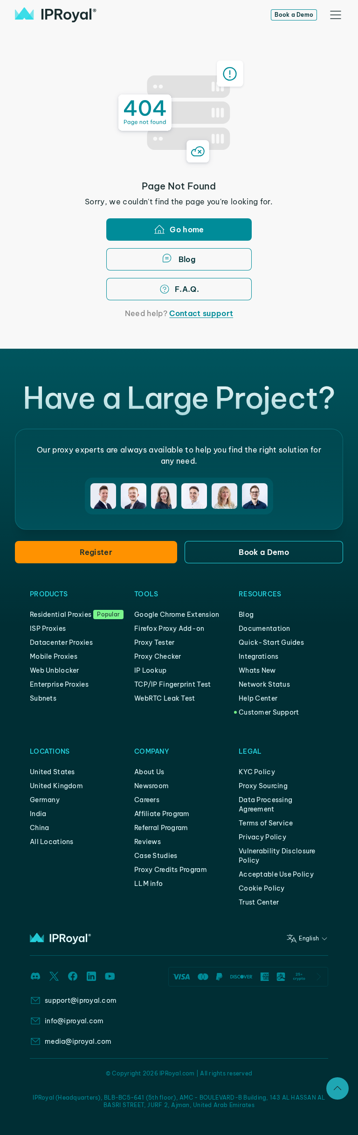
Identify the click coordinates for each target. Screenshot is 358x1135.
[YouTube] (110, 976)
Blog (246, 614)
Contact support (201, 313)
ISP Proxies (48, 628)
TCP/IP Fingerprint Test (172, 684)
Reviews (147, 842)
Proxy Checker (157, 656)
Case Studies (155, 855)
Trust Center (259, 902)
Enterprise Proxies (59, 684)
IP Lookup (150, 670)
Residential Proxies (60, 614)
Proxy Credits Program (170, 869)
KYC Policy (257, 772)
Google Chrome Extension (176, 614)
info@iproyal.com (74, 1021)
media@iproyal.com (78, 1041)
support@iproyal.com (81, 1000)
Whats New (257, 670)
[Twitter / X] (54, 976)
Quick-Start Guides (271, 642)
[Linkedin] (91, 976)
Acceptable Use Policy (276, 874)
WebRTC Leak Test (164, 698)
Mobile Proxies (53, 656)
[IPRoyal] (55, 14)
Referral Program (161, 828)
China (39, 828)
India (38, 814)
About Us (149, 772)
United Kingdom (56, 786)
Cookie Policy (262, 888)
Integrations (258, 656)
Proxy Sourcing (263, 786)
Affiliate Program (162, 814)
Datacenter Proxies (61, 642)
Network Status (264, 684)
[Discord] (35, 976)
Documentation (264, 628)
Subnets (43, 698)
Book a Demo (294, 14)
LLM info (148, 883)
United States (52, 772)
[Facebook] (72, 976)
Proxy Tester (154, 642)
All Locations (52, 842)
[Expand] (337, 1088)
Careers (146, 800)
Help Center (258, 698)
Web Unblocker (54, 670)
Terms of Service (266, 823)
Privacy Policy (262, 837)
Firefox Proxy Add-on (169, 628)
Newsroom (151, 786)
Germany (45, 800)
